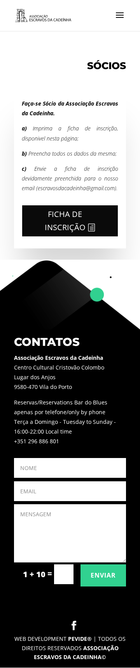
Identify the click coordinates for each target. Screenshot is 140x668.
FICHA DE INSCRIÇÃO (65, 220)
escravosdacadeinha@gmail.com (76, 188)
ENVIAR (103, 575)
